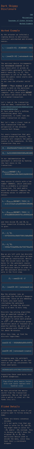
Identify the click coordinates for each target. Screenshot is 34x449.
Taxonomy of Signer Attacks (20, 20)
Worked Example (26, 23)
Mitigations (27, 18)
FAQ (31, 15)
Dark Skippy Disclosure (9, 7)
